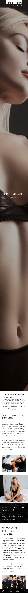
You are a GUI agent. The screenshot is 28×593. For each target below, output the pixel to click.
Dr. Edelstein (21, 540)
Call (3, 591)
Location (10, 591)
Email (17, 591)
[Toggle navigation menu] (25, 3)
